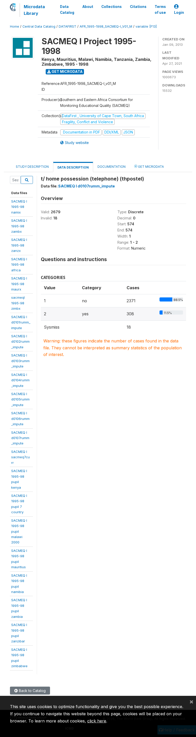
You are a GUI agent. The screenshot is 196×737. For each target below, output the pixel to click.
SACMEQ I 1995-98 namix (19, 206)
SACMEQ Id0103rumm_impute (20, 360)
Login (179, 12)
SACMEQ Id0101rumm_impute (20, 322)
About (87, 7)
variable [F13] (146, 26)
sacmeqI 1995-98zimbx (18, 302)
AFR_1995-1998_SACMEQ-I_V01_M (106, 26)
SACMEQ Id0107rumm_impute (20, 437)
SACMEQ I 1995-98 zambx (19, 225)
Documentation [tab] (111, 167)
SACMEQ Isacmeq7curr (20, 457)
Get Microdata (67, 71)
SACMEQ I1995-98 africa (19, 264)
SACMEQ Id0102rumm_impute (20, 341)
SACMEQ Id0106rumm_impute (20, 418)
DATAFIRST (67, 26)
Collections (111, 7)
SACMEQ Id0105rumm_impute (20, 399)
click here (96, 720)
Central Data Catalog (38, 26)
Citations (138, 7)
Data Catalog (67, 9)
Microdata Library (34, 10)
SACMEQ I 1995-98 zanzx (19, 245)
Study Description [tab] (32, 167)
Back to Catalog (32, 690)
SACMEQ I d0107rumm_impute (86, 186)
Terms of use (160, 9)
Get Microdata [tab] (150, 167)
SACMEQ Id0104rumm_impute (20, 380)
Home (14, 26)
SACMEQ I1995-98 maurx (19, 283)
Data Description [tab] (73, 167)
